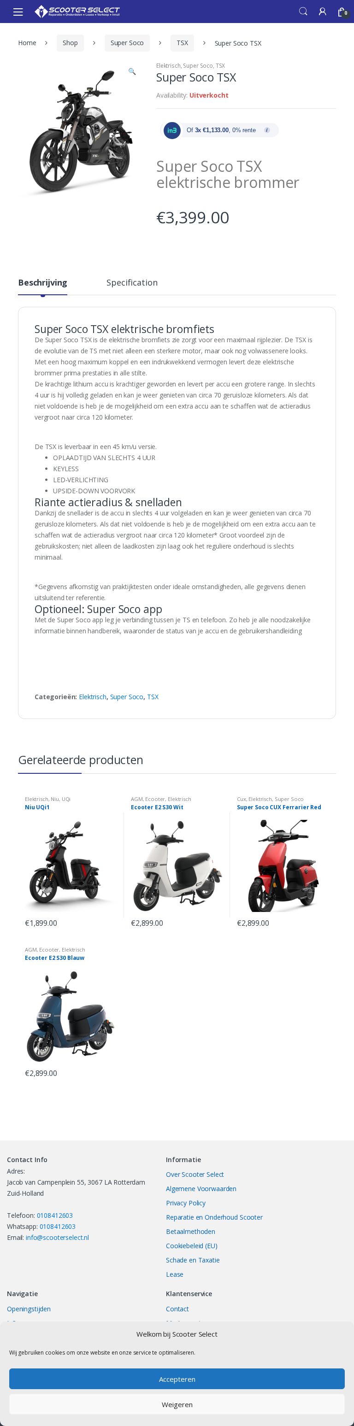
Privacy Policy (186, 1202)
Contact (177, 1308)
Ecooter (155, 798)
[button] (131, 72)
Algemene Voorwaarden (201, 1188)
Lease (174, 1274)
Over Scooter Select (195, 1174)
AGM (137, 798)
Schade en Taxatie (193, 1260)
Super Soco (127, 42)
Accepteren (177, 1379)
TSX (182, 42)
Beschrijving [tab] (42, 283)
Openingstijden (29, 1308)
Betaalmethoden (190, 1231)
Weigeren (177, 1404)
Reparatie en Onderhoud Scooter (214, 1217)
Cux (241, 798)
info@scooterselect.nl (57, 1237)
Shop (70, 42)
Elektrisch (168, 66)
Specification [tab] (131, 283)
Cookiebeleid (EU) (192, 1245)
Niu (55, 798)
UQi (66, 798)
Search (303, 11)
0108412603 (55, 1215)
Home (27, 42)
